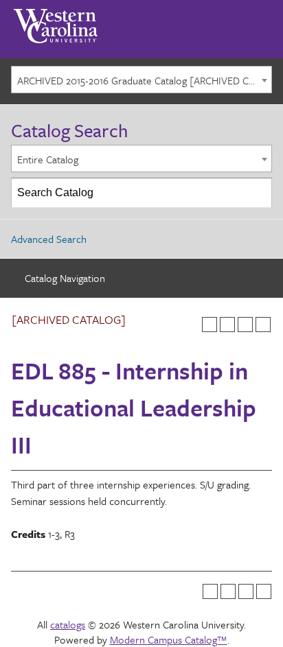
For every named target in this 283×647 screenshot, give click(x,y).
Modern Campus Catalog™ (168, 639)
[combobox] (141, 79)
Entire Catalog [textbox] (47, 159)
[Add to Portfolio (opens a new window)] (209, 324)
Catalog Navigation (65, 277)
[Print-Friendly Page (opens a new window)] (245, 324)
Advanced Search (49, 238)
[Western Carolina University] (56, 21)
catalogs (67, 624)
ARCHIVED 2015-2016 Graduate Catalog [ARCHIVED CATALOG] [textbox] (144, 80)
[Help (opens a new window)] (263, 324)
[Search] (257, 193)
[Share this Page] (227, 324)
